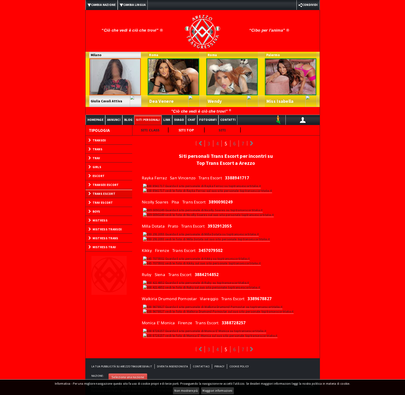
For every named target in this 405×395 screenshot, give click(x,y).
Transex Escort (106, 185)
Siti (222, 130)
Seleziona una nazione (128, 377)
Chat (191, 120)
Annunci (113, 120)
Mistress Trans (105, 238)
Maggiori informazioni (217, 391)
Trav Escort (103, 203)
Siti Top (186, 130)
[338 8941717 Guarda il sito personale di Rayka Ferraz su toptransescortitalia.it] (202, 186)
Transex (99, 140)
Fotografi (208, 120)
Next (251, 143)
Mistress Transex (107, 229)
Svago (179, 120)
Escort (99, 176)
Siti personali (148, 120)
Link (166, 120)
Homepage (95, 120)
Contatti (228, 120)
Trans (98, 149)
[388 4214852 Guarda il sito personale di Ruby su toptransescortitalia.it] (196, 282)
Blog (128, 120)
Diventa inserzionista (172, 366)
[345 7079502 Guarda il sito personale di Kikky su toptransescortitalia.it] (196, 258)
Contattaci (201, 366)
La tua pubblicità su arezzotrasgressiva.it (121, 366)
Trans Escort (104, 194)
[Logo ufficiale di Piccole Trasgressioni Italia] (202, 29)
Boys (96, 212)
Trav (96, 158)
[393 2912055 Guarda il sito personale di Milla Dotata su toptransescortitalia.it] (201, 234)
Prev (200, 143)
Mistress (100, 220)
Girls (97, 167)
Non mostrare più (186, 391)
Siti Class (150, 130)
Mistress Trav (104, 247)
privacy (219, 366)
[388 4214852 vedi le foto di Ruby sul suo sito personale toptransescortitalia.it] (201, 287)
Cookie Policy (239, 366)
